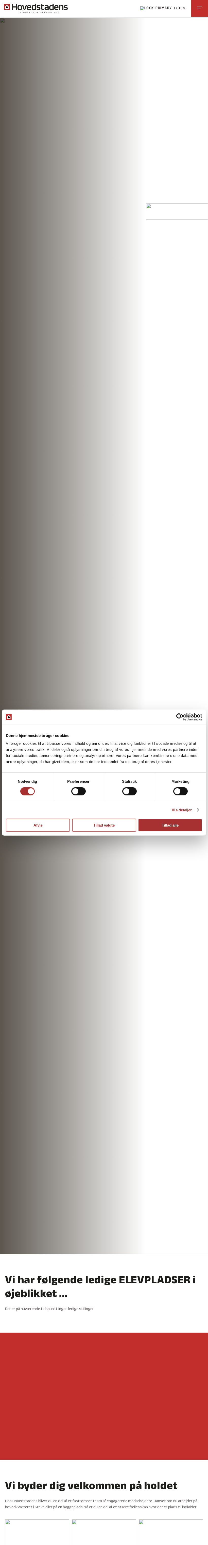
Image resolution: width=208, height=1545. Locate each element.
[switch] (78, 791)
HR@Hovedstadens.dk (36, 1451)
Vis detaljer (182, 810)
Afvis (38, 825)
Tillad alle (170, 825)
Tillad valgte (104, 825)
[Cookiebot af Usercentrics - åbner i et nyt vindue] (180, 717)
